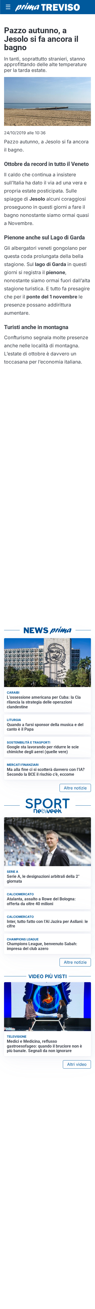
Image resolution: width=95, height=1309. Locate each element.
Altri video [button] (77, 1064)
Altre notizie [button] (75, 787)
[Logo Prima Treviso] (47, 7)
